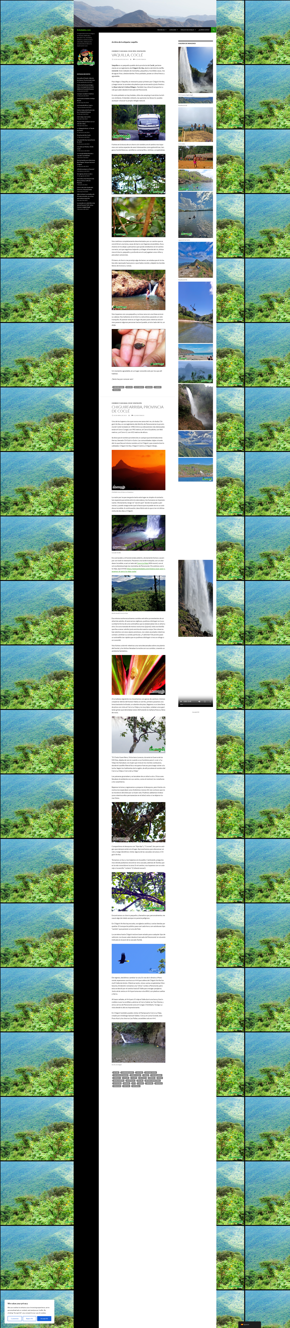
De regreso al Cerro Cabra (84, 174)
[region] (29, 1311)
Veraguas (117, 1086)
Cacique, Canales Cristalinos (85, 94)
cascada (139, 1072)
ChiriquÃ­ (117, 1078)
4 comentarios (140, 59)
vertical (126, 1086)
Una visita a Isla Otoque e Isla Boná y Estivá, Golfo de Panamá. (85, 181)
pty (134, 1083)
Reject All (29, 1319)
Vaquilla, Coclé (127, 55)
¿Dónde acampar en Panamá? (85, 169)
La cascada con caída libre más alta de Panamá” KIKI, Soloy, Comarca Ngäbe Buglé (86, 205)
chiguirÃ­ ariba (118, 387)
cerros (146, 1075)
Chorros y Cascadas (119, 51)
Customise (14, 1319)
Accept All (44, 1319)
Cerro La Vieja (142, 563)
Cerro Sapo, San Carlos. (84, 117)
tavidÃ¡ (140, 1083)
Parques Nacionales (187, 30)
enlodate (142, 1078)
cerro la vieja (135, 1075)
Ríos (134, 51)
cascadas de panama (121, 1075)
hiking (160, 1078)
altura (116, 1072)
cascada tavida (150, 1072)
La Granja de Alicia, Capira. (85, 105)
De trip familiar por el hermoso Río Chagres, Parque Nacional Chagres (86, 162)
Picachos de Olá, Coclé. (84, 135)
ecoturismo (139, 387)
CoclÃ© (129, 387)
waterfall (136, 1086)
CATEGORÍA (172, 30)
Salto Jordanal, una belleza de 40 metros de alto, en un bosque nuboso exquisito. (85, 196)
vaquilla (117, 390)
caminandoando (127, 1072)
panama (149, 387)
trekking (149, 1083)
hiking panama (119, 1080)
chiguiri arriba (156, 1075)
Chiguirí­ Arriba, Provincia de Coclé (137, 409)
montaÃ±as (131, 1080)
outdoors (117, 1083)
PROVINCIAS (161, 30)
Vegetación (141, 51)
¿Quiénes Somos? (204, 30)
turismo (158, 387)
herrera (152, 1078)
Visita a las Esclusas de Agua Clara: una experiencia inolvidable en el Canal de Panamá (85, 87)
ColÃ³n (134, 1078)
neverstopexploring (153, 1080)
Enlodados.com (84, 30)
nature (140, 1080)
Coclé (130, 51)
